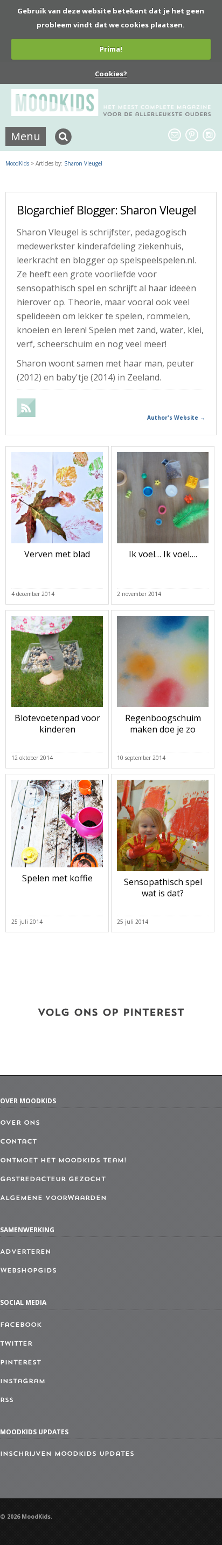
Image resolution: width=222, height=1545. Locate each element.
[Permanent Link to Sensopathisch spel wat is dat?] (163, 873)
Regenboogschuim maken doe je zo (163, 723)
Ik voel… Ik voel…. (163, 554)
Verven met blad (57, 554)
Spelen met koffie (57, 878)
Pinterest (20, 1363)
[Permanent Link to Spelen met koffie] (57, 869)
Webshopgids (28, 1271)
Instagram (22, 1381)
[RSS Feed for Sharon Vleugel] (27, 414)
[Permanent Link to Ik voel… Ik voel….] (163, 545)
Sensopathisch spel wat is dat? (163, 887)
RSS (6, 1400)
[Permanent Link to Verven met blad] (57, 545)
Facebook (20, 1325)
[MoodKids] (111, 113)
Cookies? (111, 73)
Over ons (20, 1123)
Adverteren (25, 1252)
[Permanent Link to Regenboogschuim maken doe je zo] (163, 709)
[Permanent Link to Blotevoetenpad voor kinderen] (57, 709)
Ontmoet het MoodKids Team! (63, 1161)
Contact (18, 1142)
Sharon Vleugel (83, 163)
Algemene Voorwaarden (53, 1198)
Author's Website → (176, 417)
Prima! (111, 49)
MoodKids (17, 163)
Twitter (16, 1344)
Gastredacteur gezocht (53, 1179)
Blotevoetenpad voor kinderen (57, 723)
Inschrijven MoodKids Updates (67, 1454)
